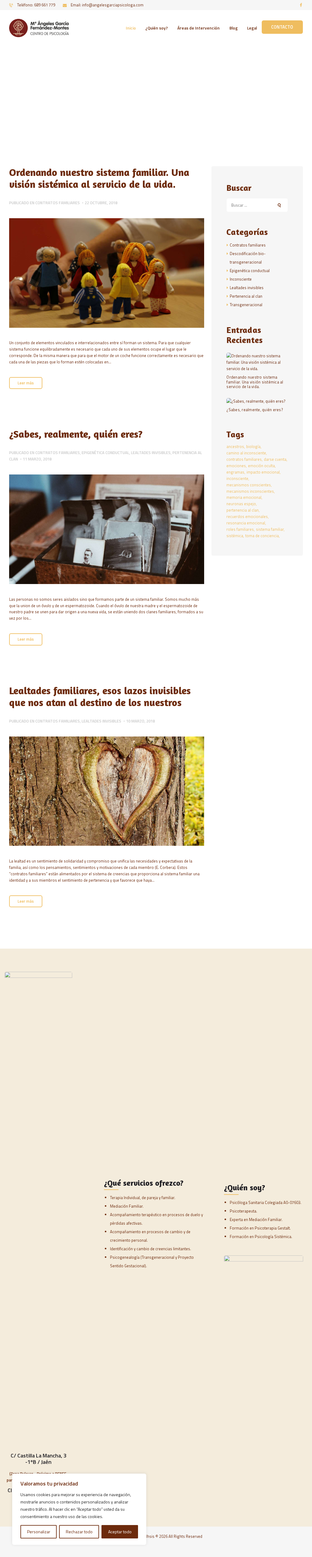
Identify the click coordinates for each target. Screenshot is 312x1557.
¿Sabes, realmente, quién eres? (76, 434)
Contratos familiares (57, 203)
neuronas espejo (241, 504)
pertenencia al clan (242, 510)
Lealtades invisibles (151, 453)
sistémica (234, 536)
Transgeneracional (246, 305)
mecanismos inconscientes (250, 491)
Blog (139, 97)
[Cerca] (140, 1478)
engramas (235, 472)
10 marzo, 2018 (140, 721)
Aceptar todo (120, 1531)
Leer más (26, 383)
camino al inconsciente (246, 453)
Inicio (123, 97)
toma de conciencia (262, 536)
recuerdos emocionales (247, 516)
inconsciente (237, 478)
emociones (236, 466)
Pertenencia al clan (246, 296)
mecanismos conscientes (248, 485)
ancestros (235, 446)
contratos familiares (244, 459)
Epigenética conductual (105, 453)
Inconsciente (241, 279)
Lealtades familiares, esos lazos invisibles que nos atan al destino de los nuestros (100, 696)
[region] (79, 1509)
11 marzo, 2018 (37, 459)
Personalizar (38, 1531)
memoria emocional (243, 497)
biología (253, 446)
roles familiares (240, 529)
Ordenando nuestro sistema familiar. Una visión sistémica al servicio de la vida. (99, 178)
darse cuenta (275, 459)
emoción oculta (261, 466)
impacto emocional (263, 472)
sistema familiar (270, 529)
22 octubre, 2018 (101, 203)
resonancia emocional (245, 523)
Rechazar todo (79, 1531)
